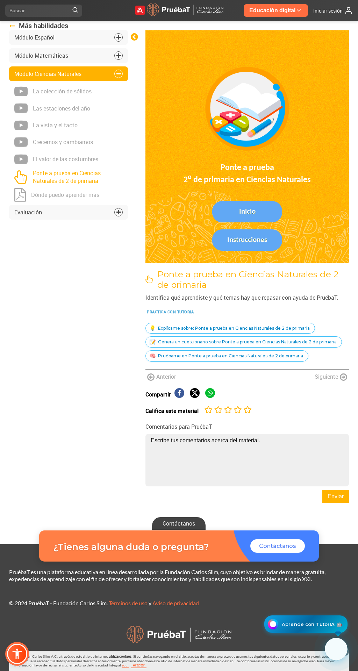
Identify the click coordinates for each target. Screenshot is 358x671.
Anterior (166, 376)
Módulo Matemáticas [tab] (41, 55)
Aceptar (139, 665)
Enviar (336, 496)
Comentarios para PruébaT (178, 426)
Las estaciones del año (61, 108)
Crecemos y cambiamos (63, 142)
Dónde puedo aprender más (65, 195)
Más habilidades (43, 25)
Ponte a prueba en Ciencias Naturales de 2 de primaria (67, 177)
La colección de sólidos (62, 91)
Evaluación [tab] (28, 212)
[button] (17, 654)
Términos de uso (128, 603)
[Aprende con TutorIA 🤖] (336, 649)
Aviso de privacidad (175, 603)
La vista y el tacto (55, 125)
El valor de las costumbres (65, 159)
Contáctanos (179, 523)
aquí (125, 665)
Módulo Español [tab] (34, 37)
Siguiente (326, 376)
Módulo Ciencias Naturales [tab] (47, 74)
